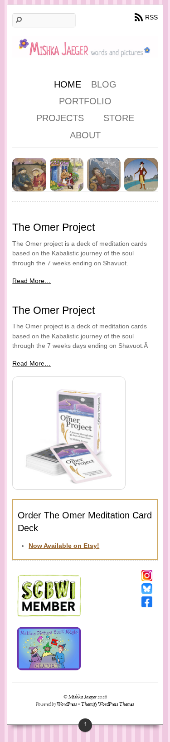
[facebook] (146, 601)
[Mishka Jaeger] (84, 51)
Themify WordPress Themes (107, 704)
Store (118, 118)
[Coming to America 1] (29, 186)
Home (67, 84)
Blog (104, 84)
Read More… (31, 280)
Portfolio (85, 101)
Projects (60, 118)
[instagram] (146, 575)
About (85, 135)
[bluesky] (146, 588)
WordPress (67, 704)
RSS (151, 17)
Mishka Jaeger (82, 697)
